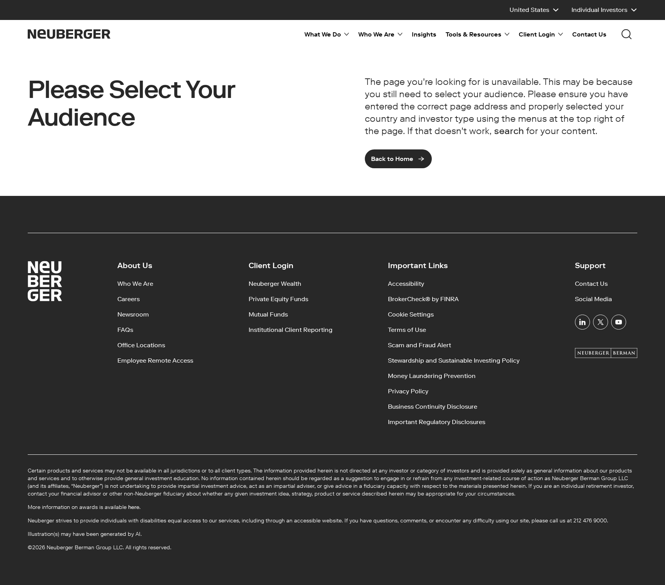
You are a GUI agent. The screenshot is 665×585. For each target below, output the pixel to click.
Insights (424, 34)
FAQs (125, 329)
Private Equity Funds (278, 299)
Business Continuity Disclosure (432, 406)
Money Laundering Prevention (432, 376)
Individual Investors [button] (599, 9)
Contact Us (589, 34)
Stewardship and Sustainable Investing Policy (454, 360)
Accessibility (406, 283)
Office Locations (141, 345)
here (133, 507)
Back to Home (392, 158)
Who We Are (135, 283)
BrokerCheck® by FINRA (423, 299)
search (509, 130)
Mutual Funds (268, 314)
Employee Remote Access (155, 360)
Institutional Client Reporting (290, 329)
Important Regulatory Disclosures (436, 422)
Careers (128, 299)
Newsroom (133, 314)
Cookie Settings (411, 314)
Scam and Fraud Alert (419, 345)
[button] (534, 10)
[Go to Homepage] (69, 34)
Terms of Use (407, 329)
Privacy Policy (408, 391)
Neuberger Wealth (275, 283)
